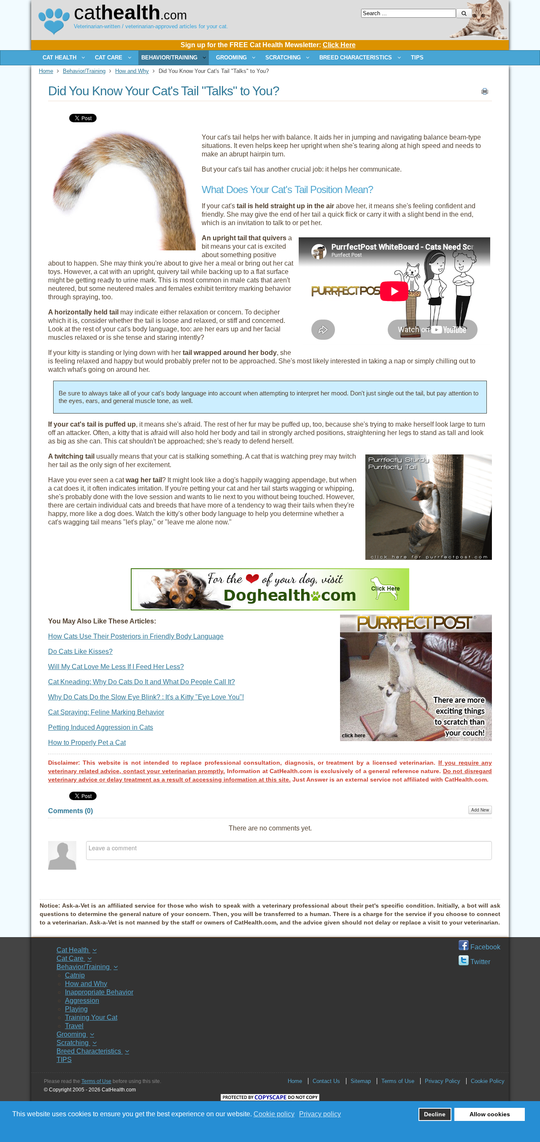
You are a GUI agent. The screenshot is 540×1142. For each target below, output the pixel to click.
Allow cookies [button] (490, 1114)
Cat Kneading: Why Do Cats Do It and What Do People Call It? (141, 681)
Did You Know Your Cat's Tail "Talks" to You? (163, 91)
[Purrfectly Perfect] (428, 557)
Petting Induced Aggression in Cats (100, 727)
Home (46, 71)
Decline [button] (435, 1114)
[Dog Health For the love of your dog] (270, 608)
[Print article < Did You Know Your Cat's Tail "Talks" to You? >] (484, 93)
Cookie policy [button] (274, 1114)
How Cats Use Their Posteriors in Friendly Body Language (136, 636)
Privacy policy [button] (320, 1114)
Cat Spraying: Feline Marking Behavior (106, 712)
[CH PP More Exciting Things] (416, 738)
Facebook (484, 947)
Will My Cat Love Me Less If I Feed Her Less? (116, 666)
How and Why (132, 71)
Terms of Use (96, 1081)
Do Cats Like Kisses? (80, 651)
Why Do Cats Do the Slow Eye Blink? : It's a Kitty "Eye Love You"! (146, 697)
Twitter (479, 961)
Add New (480, 810)
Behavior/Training (84, 71)
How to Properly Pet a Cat (87, 742)
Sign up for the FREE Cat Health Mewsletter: (268, 44)
